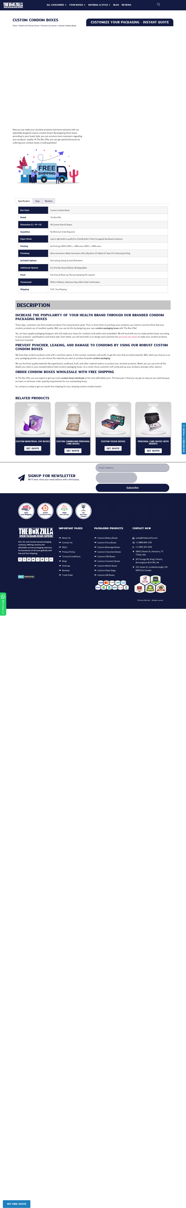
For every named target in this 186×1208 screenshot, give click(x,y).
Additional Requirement (141, 145)
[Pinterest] (29, 559)
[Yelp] (47, 559)
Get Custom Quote (130, 187)
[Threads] (51, 559)
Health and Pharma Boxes (29, 25)
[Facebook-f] (20, 559)
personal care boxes (128, 336)
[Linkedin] (42, 559)
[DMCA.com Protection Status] (26, 577)
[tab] (24, 201)
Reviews (126, 5)
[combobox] (169, 4)
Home (15, 25)
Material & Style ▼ (99, 5)
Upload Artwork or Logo (97, 145)
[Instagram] (25, 559)
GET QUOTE (32, 448)
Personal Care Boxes (49, 25)
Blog (116, 5)
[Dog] (33, 559)
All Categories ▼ (57, 5)
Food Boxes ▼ (77, 5)
